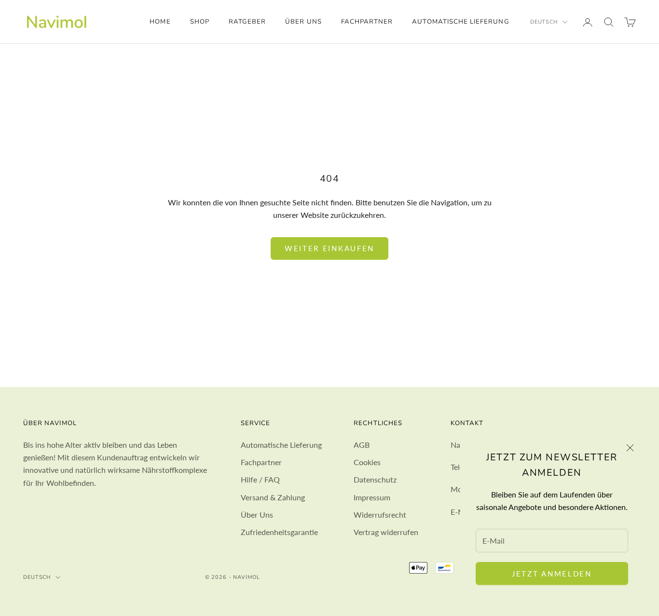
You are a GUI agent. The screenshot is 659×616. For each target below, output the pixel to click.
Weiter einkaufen (329, 248)
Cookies (367, 462)
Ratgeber (247, 21)
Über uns (303, 21)
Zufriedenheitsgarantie (279, 531)
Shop (199, 21)
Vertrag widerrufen (386, 531)
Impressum (372, 497)
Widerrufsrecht (380, 514)
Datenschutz (375, 479)
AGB (362, 444)
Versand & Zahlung (273, 497)
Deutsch (544, 22)
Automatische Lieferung (460, 21)
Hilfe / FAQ (260, 479)
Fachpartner (367, 21)
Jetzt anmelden (552, 573)
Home (160, 21)
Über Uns (257, 514)
